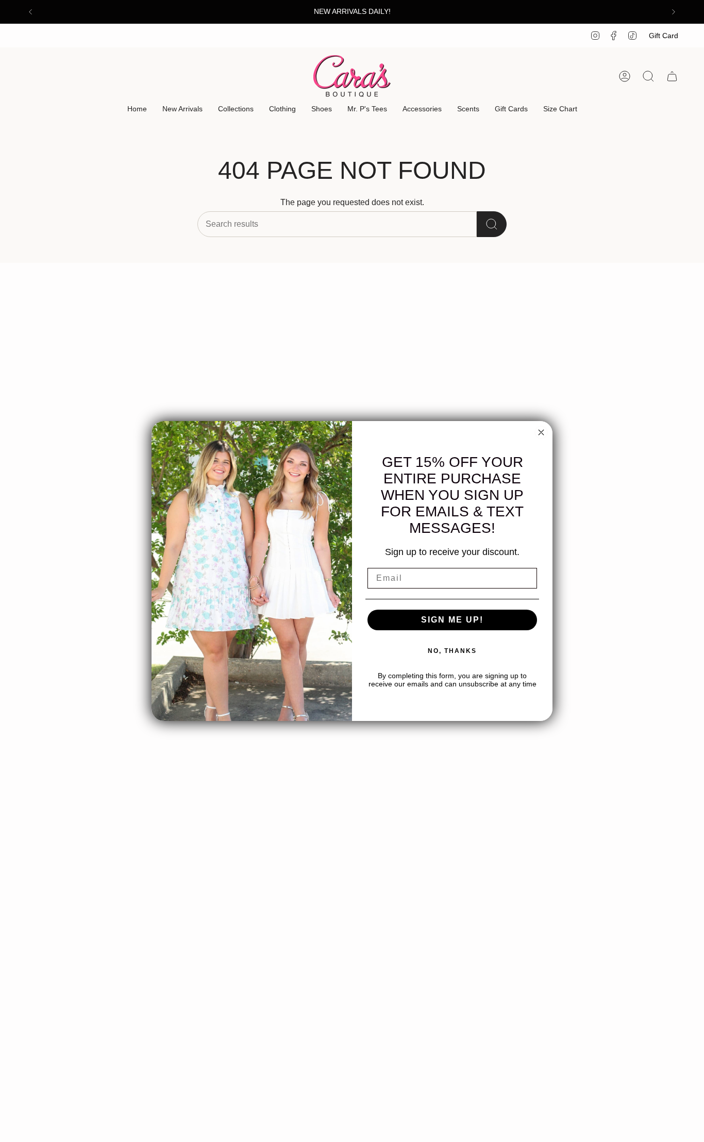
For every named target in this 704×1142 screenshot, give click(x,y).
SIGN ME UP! (452, 619)
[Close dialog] (541, 432)
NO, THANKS (452, 650)
